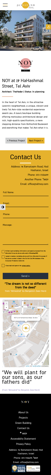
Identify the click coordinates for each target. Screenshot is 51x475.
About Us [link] (23, 412)
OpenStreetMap (36, 366)
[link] (48, 26)
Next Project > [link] (36, 140)
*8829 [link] (45, 179)
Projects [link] (23, 417)
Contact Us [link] (23, 428)
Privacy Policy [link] (23, 444)
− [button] (6, 307)
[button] (19, 325)
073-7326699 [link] (42, 174)
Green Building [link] (23, 422)
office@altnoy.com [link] (38, 184)
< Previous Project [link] (16, 140)
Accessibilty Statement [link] (23, 438)
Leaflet (27, 366)
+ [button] (6, 303)
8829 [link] (24, 433)
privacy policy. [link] (26, 265)
